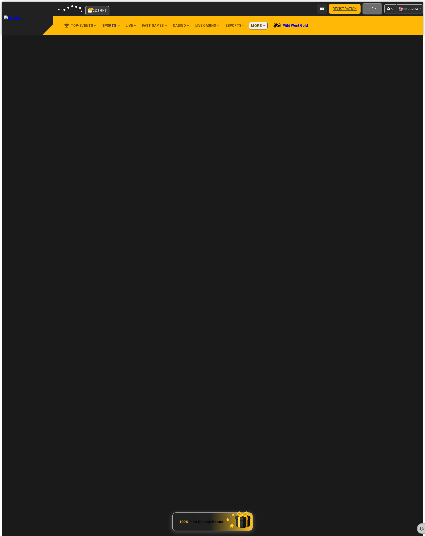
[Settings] (390, 9)
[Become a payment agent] (322, 9)
